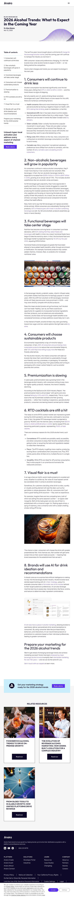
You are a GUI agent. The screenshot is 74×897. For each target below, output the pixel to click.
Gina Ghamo (10, 28)
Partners (65, 863)
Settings (64, 890)
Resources (48, 860)
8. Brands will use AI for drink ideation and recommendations (12, 111)
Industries (27, 863)
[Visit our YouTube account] (9, 848)
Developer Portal (29, 860)
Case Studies (49, 863)
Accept (53, 890)
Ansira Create (9, 860)
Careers (65, 869)
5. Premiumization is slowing (11, 91)
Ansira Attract (9, 866)
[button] (10, 147)
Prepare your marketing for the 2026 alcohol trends (12, 121)
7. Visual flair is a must (11, 104)
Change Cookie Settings (18, 895)
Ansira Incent (8, 863)
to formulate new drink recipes (52, 584)
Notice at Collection (26, 875)
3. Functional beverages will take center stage (12, 76)
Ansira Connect (9, 869)
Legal (62, 881)
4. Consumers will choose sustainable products (13, 83)
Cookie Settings (49, 881)
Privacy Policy (9, 875)
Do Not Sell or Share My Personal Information (20, 878)
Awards (65, 866)
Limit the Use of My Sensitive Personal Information (22, 881)
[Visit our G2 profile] (13, 848)
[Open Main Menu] (68, 3)
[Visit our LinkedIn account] (5, 848)
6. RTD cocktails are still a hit (13, 98)
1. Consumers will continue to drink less (11, 59)
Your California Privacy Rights (48, 875)
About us (65, 860)
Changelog (48, 866)
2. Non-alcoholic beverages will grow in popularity (12, 67)
